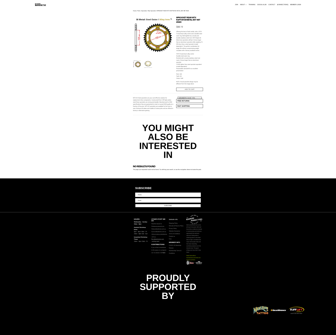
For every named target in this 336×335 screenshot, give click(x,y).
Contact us (172, 236)
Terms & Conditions (174, 234)
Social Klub (261, 4)
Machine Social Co (156, 224)
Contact (271, 4)
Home (134, 11)
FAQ (170, 239)
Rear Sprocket (152, 11)
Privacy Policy (173, 228)
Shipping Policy (173, 223)
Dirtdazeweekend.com (157, 226)
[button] (171, 19)
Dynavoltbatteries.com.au (158, 231)
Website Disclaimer (174, 231)
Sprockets (144, 11)
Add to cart (190, 89)
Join (236, 4)
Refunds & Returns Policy (176, 226)
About (242, 4)
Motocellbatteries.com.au (158, 229)
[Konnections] (282, 4)
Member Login (295, 4)
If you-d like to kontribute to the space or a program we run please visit (158, 250)
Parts (138, 11)
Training (252, 4)
